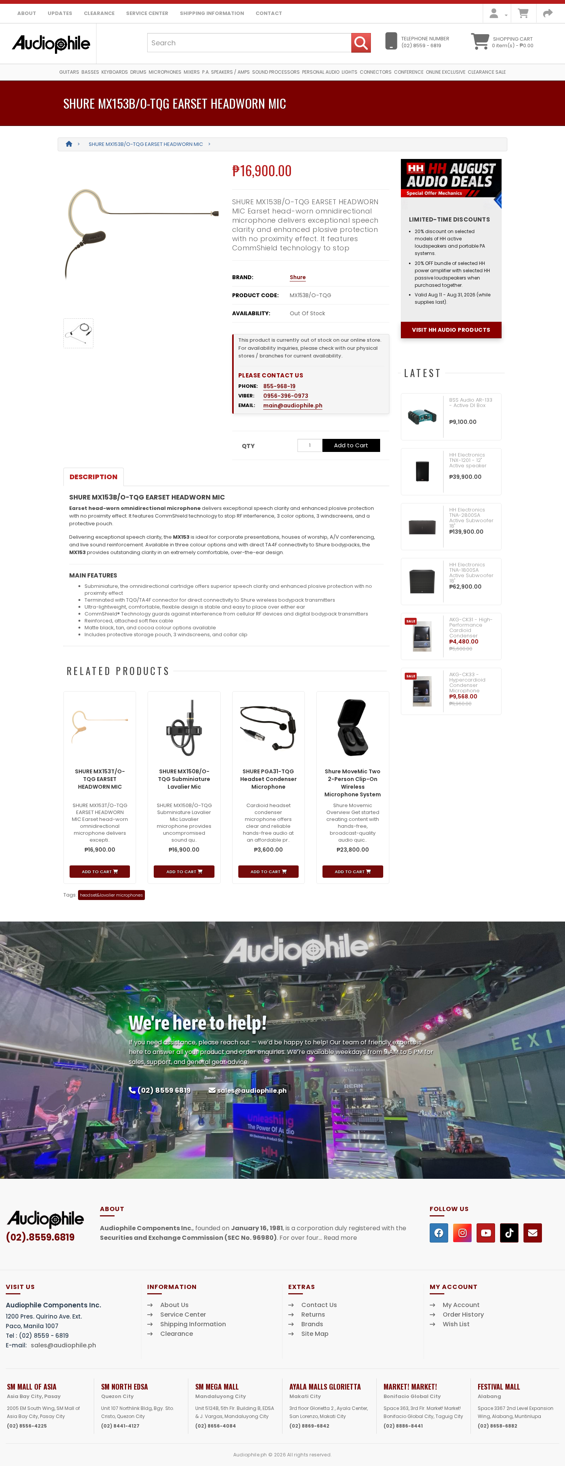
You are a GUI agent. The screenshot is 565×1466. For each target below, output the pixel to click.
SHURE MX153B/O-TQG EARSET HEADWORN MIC (146, 144)
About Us (174, 1305)
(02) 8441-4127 (120, 1426)
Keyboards (114, 72)
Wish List (456, 1324)
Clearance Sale (487, 72)
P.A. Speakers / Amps (226, 72)
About (26, 13)
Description (94, 476)
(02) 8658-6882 (497, 1426)
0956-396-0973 (285, 395)
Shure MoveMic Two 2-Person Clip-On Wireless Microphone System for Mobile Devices (352, 787)
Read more (340, 1237)
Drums (138, 72)
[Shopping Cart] (523, 15)
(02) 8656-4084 (215, 1426)
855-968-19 (279, 386)
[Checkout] (547, 15)
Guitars (69, 72)
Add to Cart (351, 445)
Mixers (192, 72)
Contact (269, 13)
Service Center (147, 13)
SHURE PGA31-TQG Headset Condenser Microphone (268, 779)
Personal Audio (320, 72)
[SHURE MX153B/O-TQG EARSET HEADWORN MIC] (142, 236)
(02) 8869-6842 (309, 1426)
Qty (248, 446)
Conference (409, 72)
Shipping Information (212, 13)
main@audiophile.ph (292, 405)
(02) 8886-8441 (403, 1426)
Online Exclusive (445, 72)
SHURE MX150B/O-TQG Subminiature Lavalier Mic (184, 779)
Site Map (315, 1334)
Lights (349, 72)
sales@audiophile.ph (252, 1090)
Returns (313, 1315)
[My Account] (496, 15)
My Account (461, 1305)
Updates (60, 13)
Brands (312, 1324)
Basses (90, 72)
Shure (298, 277)
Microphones (165, 72)
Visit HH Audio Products (451, 329)
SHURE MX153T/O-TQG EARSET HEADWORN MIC (100, 779)
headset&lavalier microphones (111, 895)
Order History (463, 1315)
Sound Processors (276, 72)
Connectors (376, 72)
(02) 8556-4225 (27, 1426)
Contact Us (319, 1305)
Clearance (99, 13)
